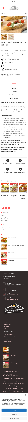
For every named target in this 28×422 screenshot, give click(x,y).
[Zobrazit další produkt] (25, 14)
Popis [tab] (14, 85)
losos (19, 383)
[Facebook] (4, 229)
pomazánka (13, 388)
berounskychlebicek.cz (12, 299)
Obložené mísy (7, 324)
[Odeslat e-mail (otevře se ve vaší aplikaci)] (15, 2)
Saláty (5, 328)
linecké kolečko (13, 383)
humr (9, 381)
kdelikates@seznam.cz (12, 294)
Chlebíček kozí (5, 195)
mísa (4, 386)
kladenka (14, 381)
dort (11, 378)
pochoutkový (6, 388)
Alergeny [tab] (14, 91)
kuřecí (4, 383)
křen (8, 383)
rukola (10, 75)
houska (5, 381)
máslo (23, 383)
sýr (22, 391)
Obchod (3, 215)
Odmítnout (14, 414)
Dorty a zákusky (5, 218)
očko (14, 386)
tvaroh (14, 75)
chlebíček (7, 75)
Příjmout (14, 410)
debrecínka (16, 375)
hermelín (21, 378)
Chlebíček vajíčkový (14, 196)
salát (9, 391)
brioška (17, 372)
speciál (13, 391)
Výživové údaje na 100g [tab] (14, 95)
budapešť (22, 371)
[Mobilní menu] (26, 7)
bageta (5, 372)
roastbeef (20, 388)
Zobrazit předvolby (14, 418)
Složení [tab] (14, 88)
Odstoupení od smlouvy (9, 339)
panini (18, 386)
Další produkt (21, 13)
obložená (9, 386)
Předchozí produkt (8, 13)
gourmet (15, 378)
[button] (26, 395)
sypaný (18, 391)
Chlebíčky (3, 217)
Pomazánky (6, 326)
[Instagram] (13, 2)
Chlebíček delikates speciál (22, 197)
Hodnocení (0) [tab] (14, 98)
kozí (22, 381)
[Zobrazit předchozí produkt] (2, 14)
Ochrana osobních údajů (9, 336)
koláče (19, 381)
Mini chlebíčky (9, 74)
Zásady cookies (7, 341)
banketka (11, 372)
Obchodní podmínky (8, 334)
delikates (6, 378)
